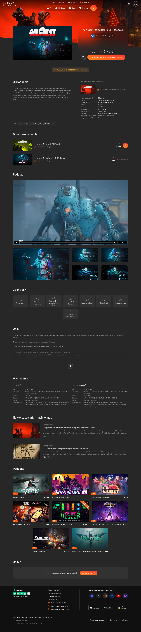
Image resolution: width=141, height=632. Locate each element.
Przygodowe (106, 113)
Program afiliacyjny (54, 596)
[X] (98, 595)
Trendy (54, 2)
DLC (20, 123)
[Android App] (108, 607)
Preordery (62, 2)
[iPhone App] (94, 607)
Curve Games (102, 109)
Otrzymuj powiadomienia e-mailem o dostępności (106, 57)
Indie (111, 113)
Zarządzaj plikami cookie (20, 620)
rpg (40, 123)
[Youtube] (118, 595)
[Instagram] (105, 595)
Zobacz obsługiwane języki (106, 100)
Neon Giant (101, 107)
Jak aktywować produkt (105, 102)
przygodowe (33, 123)
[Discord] (91, 595)
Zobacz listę (101, 98)
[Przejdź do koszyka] (129, 3)
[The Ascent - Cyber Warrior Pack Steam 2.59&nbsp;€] (22, 159)
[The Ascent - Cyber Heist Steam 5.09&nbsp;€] (22, 145)
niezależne (47, 123)
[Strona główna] (9, 4)
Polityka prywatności (54, 593)
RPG (115, 113)
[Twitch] (125, 595)
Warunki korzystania (54, 590)
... (53, 123)
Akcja (99, 113)
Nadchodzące (72, 2)
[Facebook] (112, 595)
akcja (25, 123)
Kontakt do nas (52, 599)
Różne (100, 118)
